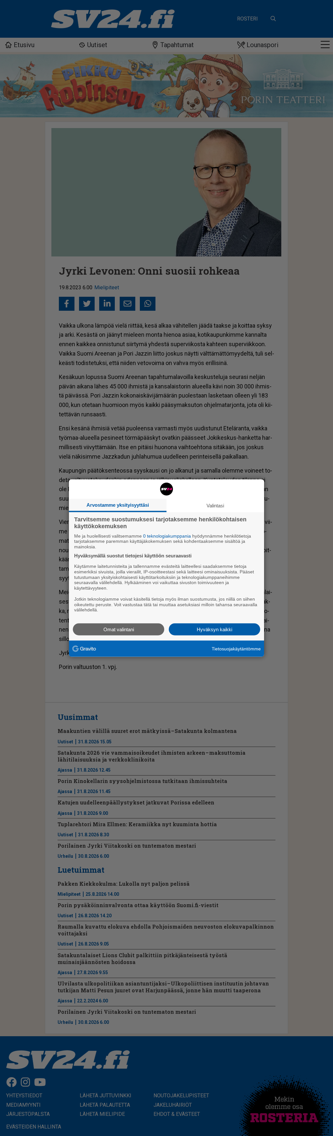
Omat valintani (118, 629)
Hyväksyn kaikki (214, 629)
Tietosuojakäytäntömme (236, 648)
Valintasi (215, 505)
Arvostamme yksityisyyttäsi (118, 504)
